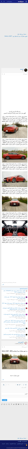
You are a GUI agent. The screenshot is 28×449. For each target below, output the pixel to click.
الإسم (26, 393)
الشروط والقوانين (20, 443)
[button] (26, 385)
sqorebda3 (24, 441)
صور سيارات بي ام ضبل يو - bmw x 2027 (16, 36)
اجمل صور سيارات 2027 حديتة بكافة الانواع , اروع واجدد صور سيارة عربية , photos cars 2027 (13, 308)
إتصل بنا (25, 443)
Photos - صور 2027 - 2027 (20, 294)
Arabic (19, 441)
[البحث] (1, 1)
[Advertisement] (14, 18)
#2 (2, 347)
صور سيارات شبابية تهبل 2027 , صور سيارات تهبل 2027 (13, 303)
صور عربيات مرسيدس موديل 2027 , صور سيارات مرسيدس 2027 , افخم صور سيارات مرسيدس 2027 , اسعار (14, 322)
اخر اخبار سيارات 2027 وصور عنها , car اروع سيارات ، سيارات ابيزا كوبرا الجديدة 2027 (14, 315)
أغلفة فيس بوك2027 (21, 300)
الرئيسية (3, 443)
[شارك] (4, 74)
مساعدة (7, 443)
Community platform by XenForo (16, 447)
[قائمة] (26, 1)
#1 (2, 74)
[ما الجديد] (4, 1)
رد (2, 284)
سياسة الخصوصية (13, 443)
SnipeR (22, 69)
